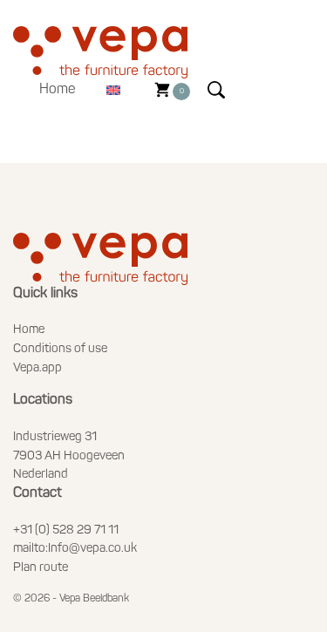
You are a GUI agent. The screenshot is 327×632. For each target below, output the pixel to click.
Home (57, 90)
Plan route (40, 567)
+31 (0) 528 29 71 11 (66, 530)
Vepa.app (37, 368)
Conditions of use (60, 349)
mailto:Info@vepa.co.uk (75, 548)
